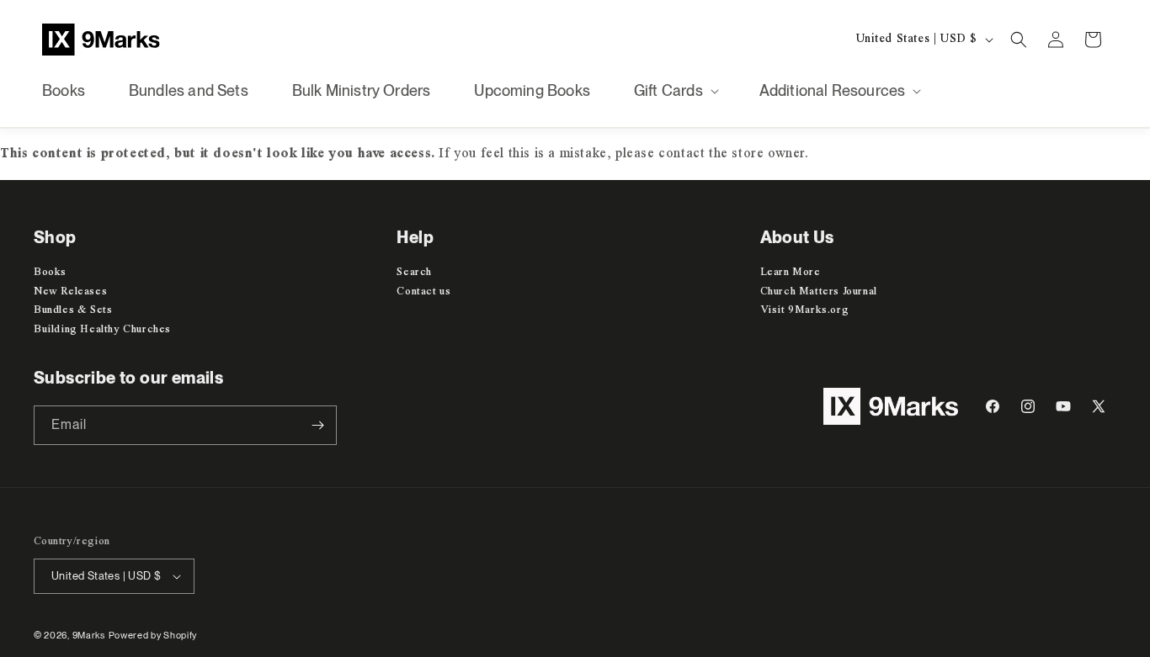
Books (50, 271)
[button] (675, 90)
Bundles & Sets (73, 310)
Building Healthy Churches (102, 329)
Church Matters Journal (818, 290)
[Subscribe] (317, 425)
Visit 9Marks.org (804, 310)
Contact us (423, 290)
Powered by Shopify (153, 635)
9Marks (88, 635)
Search (414, 271)
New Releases (70, 290)
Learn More (790, 271)
